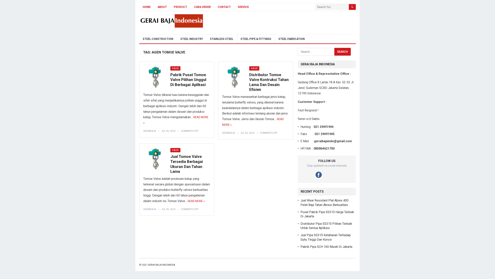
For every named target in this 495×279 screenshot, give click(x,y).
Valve (175, 68)
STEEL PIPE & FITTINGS (256, 38)
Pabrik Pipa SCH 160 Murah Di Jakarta (326, 247)
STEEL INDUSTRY (191, 38)
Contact (224, 7)
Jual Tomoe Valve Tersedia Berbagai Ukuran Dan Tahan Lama (186, 164)
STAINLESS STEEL (221, 38)
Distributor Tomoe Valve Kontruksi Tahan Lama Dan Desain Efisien (269, 82)
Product (180, 7)
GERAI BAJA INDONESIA (161, 264)
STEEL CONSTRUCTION (158, 38)
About (162, 7)
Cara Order (202, 7)
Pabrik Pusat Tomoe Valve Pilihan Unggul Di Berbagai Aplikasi (188, 79)
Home (147, 7)
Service (243, 7)
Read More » (196, 201)
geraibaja (149, 131)
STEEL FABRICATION (291, 38)
